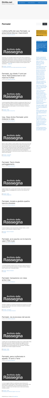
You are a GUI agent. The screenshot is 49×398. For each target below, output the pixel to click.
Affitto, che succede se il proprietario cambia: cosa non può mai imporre (41, 82)
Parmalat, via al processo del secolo (16, 317)
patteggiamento (8, 194)
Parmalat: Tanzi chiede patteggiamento (11, 163)
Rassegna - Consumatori (7, 66)
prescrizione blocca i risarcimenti (21, 67)
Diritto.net (7, 2)
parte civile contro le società (10, 67)
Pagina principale (31, 2)
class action (5, 155)
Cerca (45, 23)
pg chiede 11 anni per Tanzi (10, 110)
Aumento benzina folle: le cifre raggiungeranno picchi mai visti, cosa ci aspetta (41, 128)
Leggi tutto (10, 63)
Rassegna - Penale (6, 109)
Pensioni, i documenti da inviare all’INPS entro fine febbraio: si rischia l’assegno (41, 58)
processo (7, 350)
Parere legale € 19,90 (42, 2)
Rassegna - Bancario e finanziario (8, 231)
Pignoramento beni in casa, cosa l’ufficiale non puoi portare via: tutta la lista (41, 67)
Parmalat (4, 67)
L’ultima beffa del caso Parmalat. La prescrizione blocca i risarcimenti (16, 32)
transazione (14, 310)
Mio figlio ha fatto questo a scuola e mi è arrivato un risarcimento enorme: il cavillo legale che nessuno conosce (41, 123)
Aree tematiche (22, 2)
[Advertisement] (24, 12)
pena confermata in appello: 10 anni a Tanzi (13, 391)
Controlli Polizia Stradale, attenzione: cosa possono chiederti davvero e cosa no (41, 97)
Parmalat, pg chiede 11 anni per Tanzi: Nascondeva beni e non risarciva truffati (14, 76)
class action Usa (5, 310)
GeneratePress (15, 396)
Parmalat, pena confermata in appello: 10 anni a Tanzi (13, 357)
